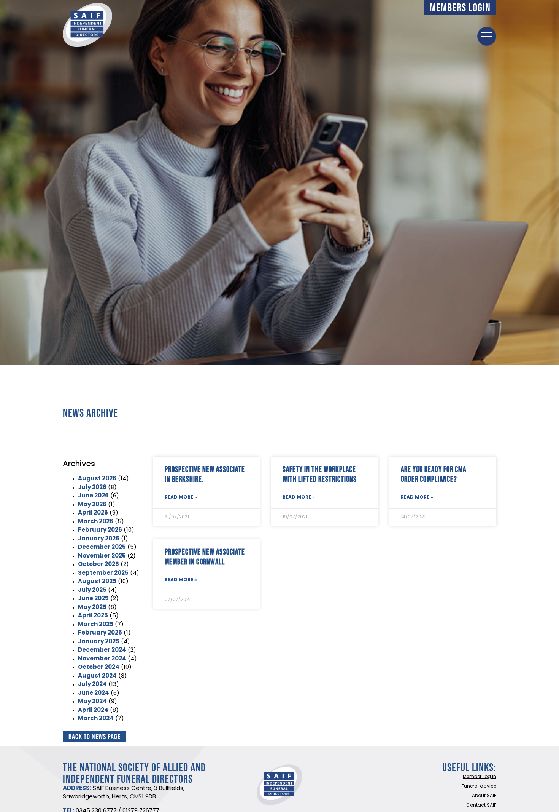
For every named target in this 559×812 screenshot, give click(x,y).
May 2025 (92, 608)
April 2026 (93, 513)
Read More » (181, 497)
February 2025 (100, 633)
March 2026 (95, 522)
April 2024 (93, 710)
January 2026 (98, 539)
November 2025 (102, 556)
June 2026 (93, 496)
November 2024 (102, 659)
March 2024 (96, 719)
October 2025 (98, 564)
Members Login (460, 7)
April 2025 (93, 616)
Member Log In (479, 777)
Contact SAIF (481, 805)
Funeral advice (479, 786)
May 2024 (92, 702)
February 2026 (100, 530)
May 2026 (92, 505)
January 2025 (98, 642)
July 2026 (92, 488)
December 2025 (102, 547)
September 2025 (103, 573)
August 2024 (97, 676)
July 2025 (92, 590)
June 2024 (93, 693)
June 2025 (93, 599)
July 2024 (92, 684)
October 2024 (98, 667)
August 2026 (97, 479)
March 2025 (95, 625)
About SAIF (484, 796)
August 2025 (97, 582)
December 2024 (102, 650)
